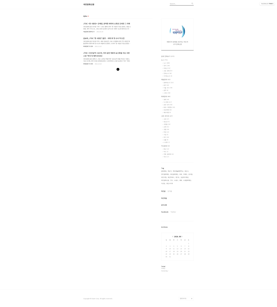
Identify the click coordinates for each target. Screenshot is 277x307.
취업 (166, 132)
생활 (166, 129)
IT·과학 (167, 142)
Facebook (164, 212)
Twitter (173, 212)
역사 (166, 157)
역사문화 (165, 146)
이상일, (163, 183)
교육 (166, 127)
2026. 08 (177, 236)
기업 (166, 135)
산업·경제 (168, 71)
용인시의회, (169, 183)
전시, (171, 180)
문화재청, (164, 171)
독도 (166, 152)
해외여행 (167, 112)
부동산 (167, 68)
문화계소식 (169, 83)
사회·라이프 (167, 116)
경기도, (178, 177)
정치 (167, 66)
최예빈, (185, 174)
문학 (166, 90)
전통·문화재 (169, 154)
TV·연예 (168, 102)
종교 (166, 149)
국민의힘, (164, 177)
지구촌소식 (168, 76)
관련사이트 (183, 298)
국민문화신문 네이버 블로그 (186, 290)
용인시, (187, 171)
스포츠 (167, 93)
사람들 (167, 124)
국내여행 (168, 110)
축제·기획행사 (169, 107)
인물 (166, 140)
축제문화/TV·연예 (88, 46)
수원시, (176, 180)
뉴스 (164, 60)
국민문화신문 (88, 4)
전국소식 (168, 73)
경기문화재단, (165, 174)
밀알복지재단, (185, 177)
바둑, (180, 174)
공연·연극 (168, 105)
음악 (166, 85)
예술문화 (165, 79)
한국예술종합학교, (178, 171)
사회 (166, 119)
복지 (166, 137)
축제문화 (165, 96)
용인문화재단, (174, 174)
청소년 (167, 122)
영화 (166, 99)
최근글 (163, 191)
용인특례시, (171, 177)
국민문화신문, (165, 180)
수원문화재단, (187, 180)
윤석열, (190, 174)
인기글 (170, 191)
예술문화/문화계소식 (89, 32)
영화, (180, 180)
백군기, (170, 171)
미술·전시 (168, 88)
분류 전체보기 (167, 56)
